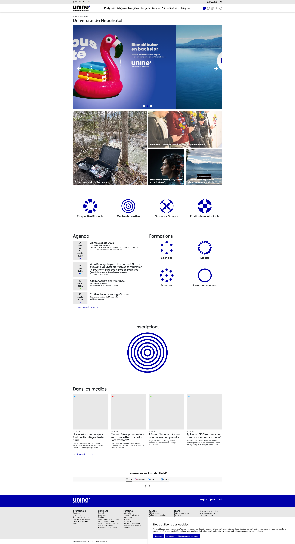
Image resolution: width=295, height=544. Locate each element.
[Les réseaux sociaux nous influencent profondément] (185, 129)
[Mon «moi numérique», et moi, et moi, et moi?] (166, 167)
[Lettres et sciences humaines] (208, 8)
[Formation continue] (205, 276)
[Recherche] (221, 2)
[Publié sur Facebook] (105, 487)
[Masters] (205, 248)
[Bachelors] (167, 248)
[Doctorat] (167, 276)
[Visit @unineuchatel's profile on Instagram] (77, 514)
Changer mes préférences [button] (188, 536)
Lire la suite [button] (79, 498)
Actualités (185, 8)
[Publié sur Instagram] (105, 513)
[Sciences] (212, 8)
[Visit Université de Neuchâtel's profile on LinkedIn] (115, 487)
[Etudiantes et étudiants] (205, 207)
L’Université (109, 8)
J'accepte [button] (158, 536)
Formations (133, 8)
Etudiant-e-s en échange (147, 348)
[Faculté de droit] (216, 8)
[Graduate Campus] (167, 207)
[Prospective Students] (90, 207)
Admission (122, 8)
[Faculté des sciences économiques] (220, 8)
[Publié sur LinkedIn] (143, 487)
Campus (156, 8)
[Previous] (79, 68)
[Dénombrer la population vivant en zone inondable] (204, 167)
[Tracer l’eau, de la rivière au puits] (110, 148)
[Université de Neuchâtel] (81, 8)
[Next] (215, 68)
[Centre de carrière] (128, 207)
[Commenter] (155, 503)
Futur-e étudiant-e (170, 8)
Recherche (145, 8)
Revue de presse (85, 454)
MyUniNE (213, 2)
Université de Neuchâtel (82, 2)
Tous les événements (87, 307)
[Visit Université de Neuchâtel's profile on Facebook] (77, 487)
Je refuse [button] (170, 536)
